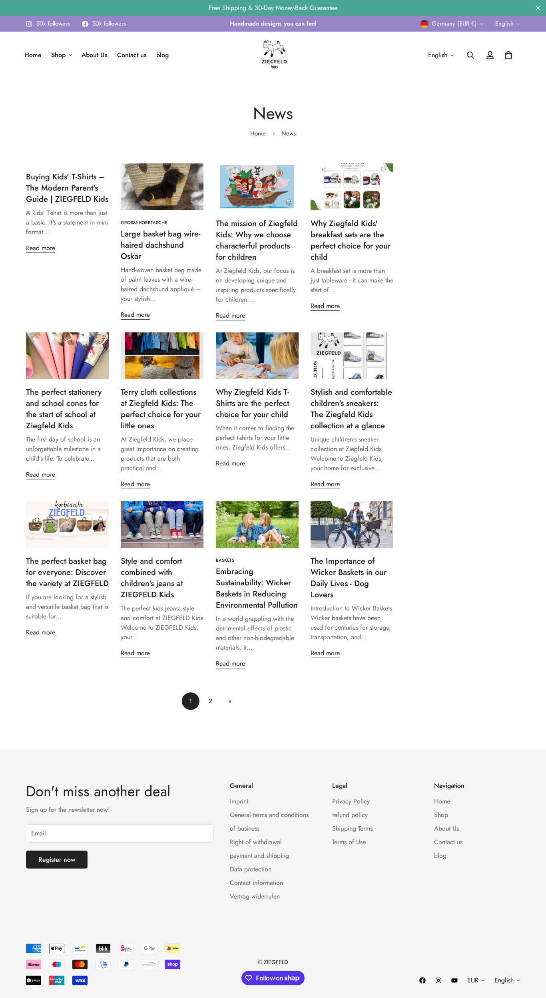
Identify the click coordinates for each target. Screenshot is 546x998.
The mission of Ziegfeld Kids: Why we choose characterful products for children (257, 240)
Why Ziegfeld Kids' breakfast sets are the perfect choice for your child (351, 240)
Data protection (250, 869)
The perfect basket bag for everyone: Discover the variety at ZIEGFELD (67, 572)
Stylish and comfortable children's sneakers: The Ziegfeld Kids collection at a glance (351, 408)
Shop (58, 55)
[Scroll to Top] (530, 954)
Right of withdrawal (256, 842)
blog (162, 55)
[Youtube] (454, 980)
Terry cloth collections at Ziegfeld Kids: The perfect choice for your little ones (161, 408)
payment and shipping (259, 856)
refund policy (350, 815)
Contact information (256, 883)
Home (33, 55)
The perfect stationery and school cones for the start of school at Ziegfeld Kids (64, 408)
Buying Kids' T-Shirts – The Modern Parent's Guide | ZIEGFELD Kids (67, 188)
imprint (239, 801)
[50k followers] (422, 980)
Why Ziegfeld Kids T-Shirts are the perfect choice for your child (252, 403)
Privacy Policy (351, 801)
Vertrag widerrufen (255, 896)
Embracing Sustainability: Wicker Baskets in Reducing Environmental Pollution (257, 588)
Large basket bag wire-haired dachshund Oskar (160, 245)
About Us (95, 55)
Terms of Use (349, 842)
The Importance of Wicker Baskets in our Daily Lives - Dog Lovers (349, 577)
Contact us (132, 55)
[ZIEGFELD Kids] (273, 55)
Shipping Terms (352, 828)
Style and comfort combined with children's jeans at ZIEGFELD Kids (152, 577)
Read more (40, 247)
